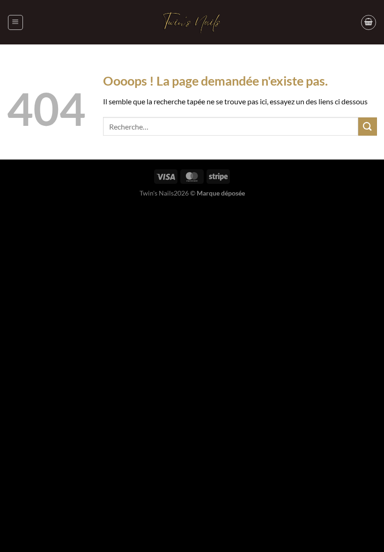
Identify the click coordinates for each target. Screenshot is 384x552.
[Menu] (15, 22)
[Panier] (368, 22)
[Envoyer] (367, 126)
